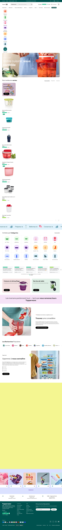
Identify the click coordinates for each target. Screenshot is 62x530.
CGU (50, 525)
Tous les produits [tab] (47, 80)
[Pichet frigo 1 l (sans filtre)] (9, 207)
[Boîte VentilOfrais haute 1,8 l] (9, 102)
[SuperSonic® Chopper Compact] (9, 154)
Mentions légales (39, 525)
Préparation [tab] (53, 80)
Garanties (44, 525)
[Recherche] (31, 4)
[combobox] (21, 4)
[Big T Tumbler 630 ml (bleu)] (9, 137)
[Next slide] (59, 220)
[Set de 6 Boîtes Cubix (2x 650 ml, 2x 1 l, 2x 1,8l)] (9, 189)
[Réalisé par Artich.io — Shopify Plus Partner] (21, 525)
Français (3, 520)
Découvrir (3, 510)
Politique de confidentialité (56, 525)
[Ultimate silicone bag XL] (9, 171)
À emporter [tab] (58, 80)
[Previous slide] (56, 220)
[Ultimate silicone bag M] (9, 119)
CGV (47, 525)
